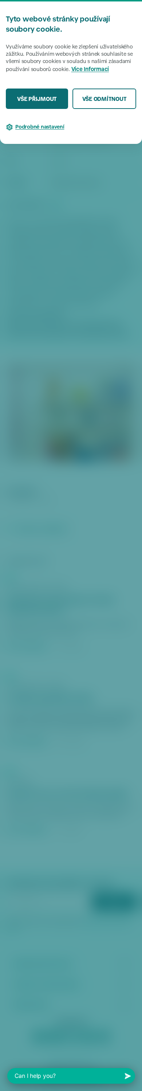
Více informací (90, 69)
